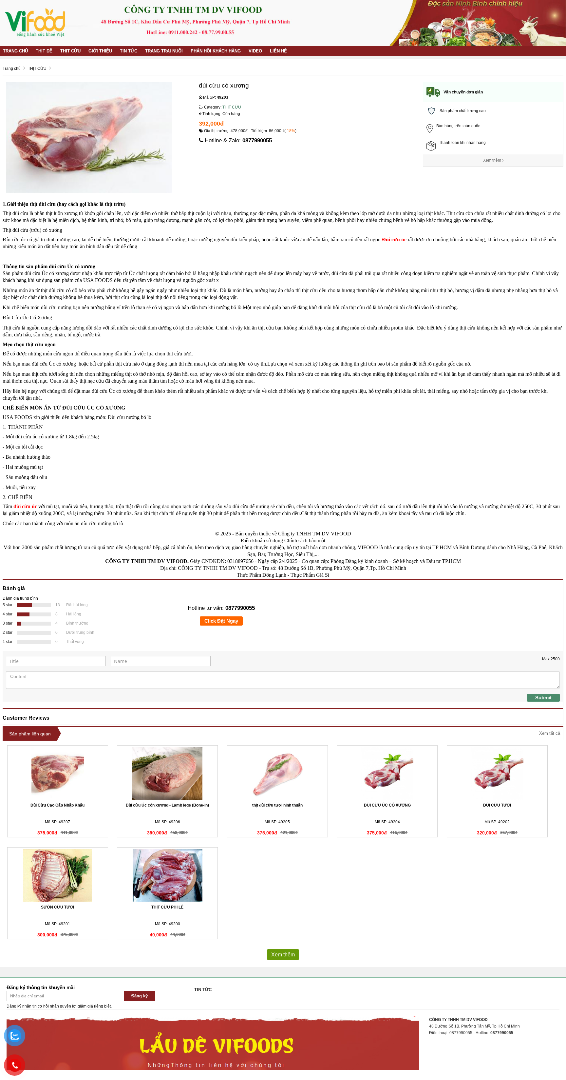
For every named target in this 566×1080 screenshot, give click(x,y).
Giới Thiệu (100, 51)
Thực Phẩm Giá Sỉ (310, 575)
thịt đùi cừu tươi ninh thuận (277, 805)
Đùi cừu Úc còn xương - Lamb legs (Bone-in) (167, 805)
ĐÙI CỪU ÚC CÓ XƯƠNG (387, 805)
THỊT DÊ (44, 51)
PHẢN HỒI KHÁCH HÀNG (216, 51)
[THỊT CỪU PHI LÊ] (167, 875)
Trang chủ (15, 51)
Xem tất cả (549, 733)
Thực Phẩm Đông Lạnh (261, 575)
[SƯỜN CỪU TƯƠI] (57, 875)
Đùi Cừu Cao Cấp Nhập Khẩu (57, 805)
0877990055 (257, 140)
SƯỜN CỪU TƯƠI (57, 907)
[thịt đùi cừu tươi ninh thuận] (277, 773)
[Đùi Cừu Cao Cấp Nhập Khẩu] (57, 773)
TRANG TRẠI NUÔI (164, 51)
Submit (543, 697)
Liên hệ (278, 51)
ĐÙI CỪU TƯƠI (497, 805)
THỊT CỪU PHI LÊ (167, 907)
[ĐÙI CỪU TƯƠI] (497, 773)
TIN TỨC (128, 51)
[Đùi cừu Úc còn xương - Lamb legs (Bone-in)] (167, 773)
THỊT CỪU (70, 51)
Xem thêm (492, 160)
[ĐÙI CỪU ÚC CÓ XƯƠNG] (387, 773)
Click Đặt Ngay (221, 621)
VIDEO (255, 51)
